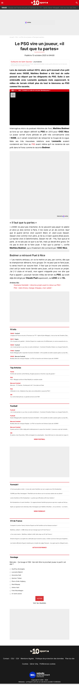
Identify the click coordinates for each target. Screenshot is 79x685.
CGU (12, 658)
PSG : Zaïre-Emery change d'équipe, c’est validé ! (33, 288)
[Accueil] (39, 2)
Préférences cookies (47, 664)
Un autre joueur (17, 593)
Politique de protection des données (49, 658)
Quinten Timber (17, 578)
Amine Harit (15, 587)
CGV (17, 658)
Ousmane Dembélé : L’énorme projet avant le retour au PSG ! (37, 285)
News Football (39, 439)
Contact (6, 658)
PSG (16, 37)
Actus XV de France (39, 547)
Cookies (25, 664)
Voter (39, 598)
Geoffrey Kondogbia (18, 569)
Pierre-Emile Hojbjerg (18, 581)
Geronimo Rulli (16, 575)
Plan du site (69, 658)
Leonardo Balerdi (17, 572)
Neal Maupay (16, 584)
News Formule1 (39, 511)
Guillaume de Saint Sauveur (21, 62)
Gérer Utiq (34, 664)
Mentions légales (27, 658)
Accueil (12, 37)
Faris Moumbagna (17, 590)
